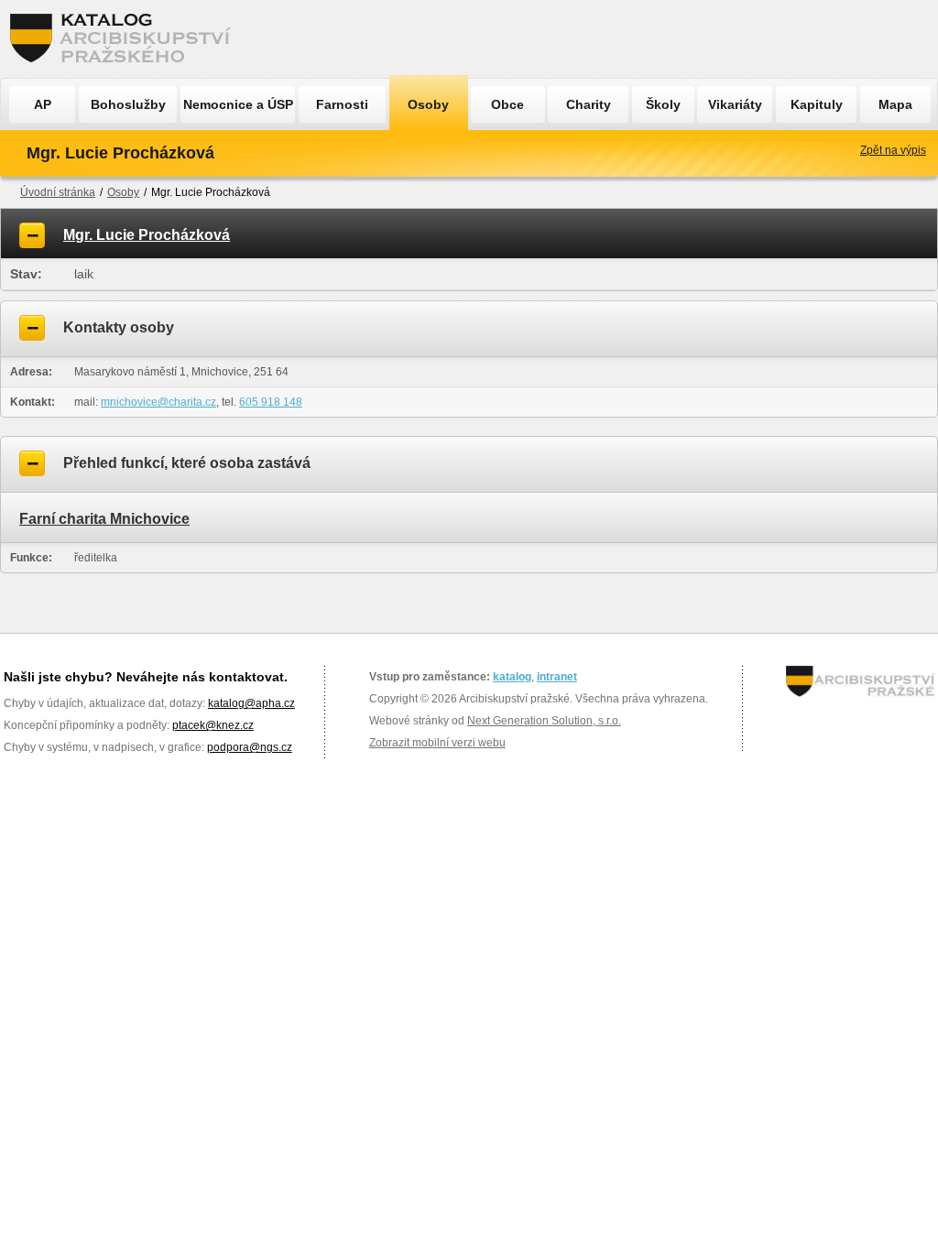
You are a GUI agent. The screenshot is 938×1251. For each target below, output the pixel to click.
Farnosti (342, 104)
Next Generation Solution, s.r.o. (544, 720)
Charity (588, 104)
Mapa (895, 104)
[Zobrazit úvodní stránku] (125, 39)
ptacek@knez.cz (213, 725)
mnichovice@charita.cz (158, 402)
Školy (663, 104)
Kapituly (817, 104)
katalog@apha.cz (251, 703)
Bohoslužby (128, 104)
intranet (557, 676)
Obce (507, 104)
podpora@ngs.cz (249, 747)
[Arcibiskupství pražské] (860, 681)
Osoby (428, 104)
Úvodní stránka (57, 192)
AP (42, 104)
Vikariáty (735, 104)
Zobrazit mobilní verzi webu (437, 742)
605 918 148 (270, 402)
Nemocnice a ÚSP (238, 104)
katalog (512, 676)
